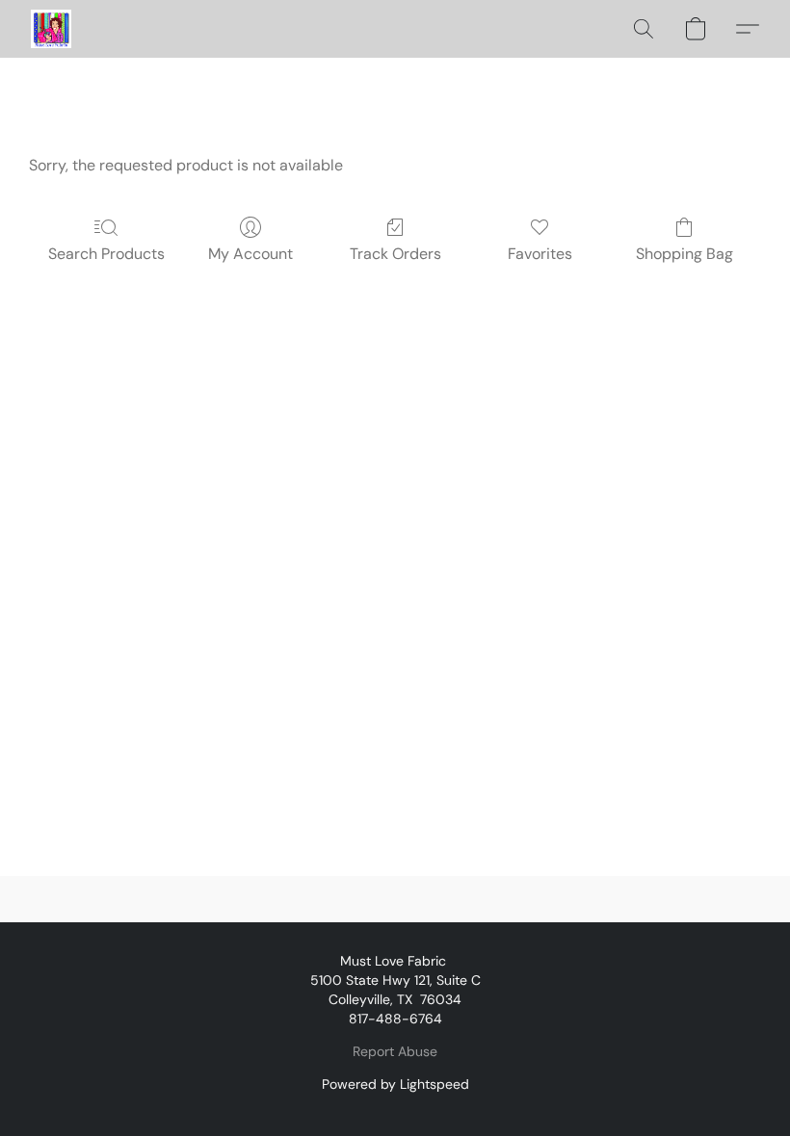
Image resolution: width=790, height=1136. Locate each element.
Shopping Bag (684, 254)
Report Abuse (395, 1051)
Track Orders (395, 254)
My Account (250, 254)
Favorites (540, 254)
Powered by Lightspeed (395, 1084)
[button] (51, 29)
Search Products (106, 254)
